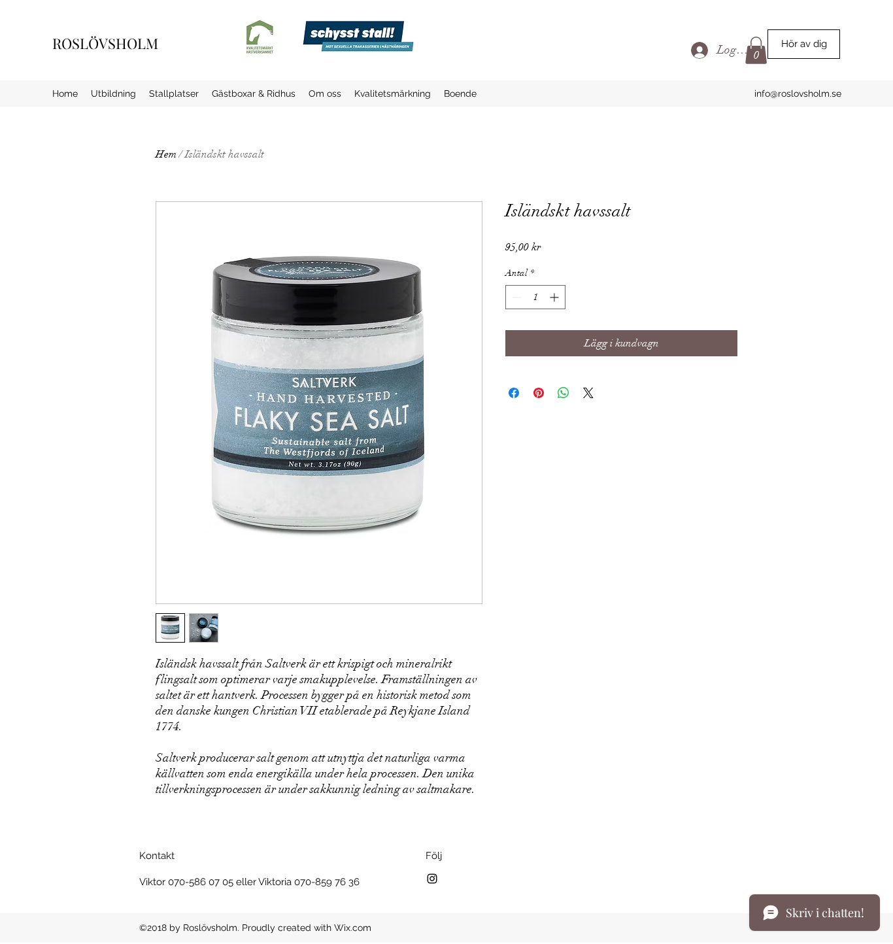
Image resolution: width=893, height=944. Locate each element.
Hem (166, 154)
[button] (803, 44)
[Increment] (555, 297)
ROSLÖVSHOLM (105, 43)
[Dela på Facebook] (514, 393)
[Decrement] (515, 297)
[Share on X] (588, 393)
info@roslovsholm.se (797, 93)
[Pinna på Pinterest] (539, 393)
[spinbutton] (535, 297)
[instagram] (432, 878)
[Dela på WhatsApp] (563, 393)
